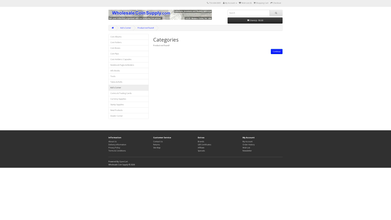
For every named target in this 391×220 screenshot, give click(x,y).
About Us (112, 141)
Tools (112, 76)
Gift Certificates (204, 144)
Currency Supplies (118, 99)
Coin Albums (115, 36)
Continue (277, 51)
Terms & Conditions (117, 150)
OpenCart (123, 161)
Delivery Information (117, 144)
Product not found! (146, 28)
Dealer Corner (116, 116)
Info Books (115, 70)
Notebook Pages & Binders (122, 65)
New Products (116, 110)
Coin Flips (114, 53)
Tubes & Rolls (116, 82)
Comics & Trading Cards (121, 93)
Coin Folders (115, 42)
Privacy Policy (114, 147)
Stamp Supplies (117, 104)
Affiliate (201, 147)
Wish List (246, 147)
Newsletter (247, 150)
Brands (201, 141)
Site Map (157, 147)
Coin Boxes (115, 48)
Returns (156, 144)
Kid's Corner (125, 28)
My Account (247, 141)
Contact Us (158, 141)
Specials (201, 150)
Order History (249, 144)
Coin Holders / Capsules (120, 59)
